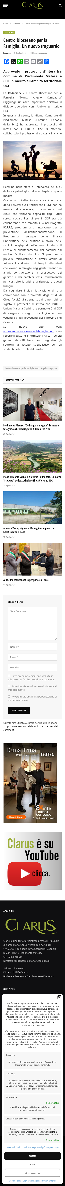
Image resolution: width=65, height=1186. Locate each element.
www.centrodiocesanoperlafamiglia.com (28, 331)
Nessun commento (39, 53)
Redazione (7, 53)
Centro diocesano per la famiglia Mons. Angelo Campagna (31, 368)
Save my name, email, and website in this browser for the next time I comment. (31, 677)
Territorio (9, 32)
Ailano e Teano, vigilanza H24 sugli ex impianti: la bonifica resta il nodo (28, 530)
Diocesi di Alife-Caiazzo (16, 972)
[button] (59, 997)
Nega (32, 1164)
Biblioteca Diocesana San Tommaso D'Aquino (28, 976)
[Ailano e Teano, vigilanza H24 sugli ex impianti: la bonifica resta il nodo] (32, 507)
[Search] (60, 5)
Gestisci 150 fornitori (17, 1147)
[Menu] (5, 5)
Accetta (32, 1156)
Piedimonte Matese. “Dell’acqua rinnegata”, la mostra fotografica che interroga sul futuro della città (31, 427)
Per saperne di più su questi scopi (43, 1147)
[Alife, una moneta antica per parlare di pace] (32, 559)
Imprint (52, 1180)
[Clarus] (32, 5)
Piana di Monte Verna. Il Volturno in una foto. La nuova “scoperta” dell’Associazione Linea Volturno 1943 (32, 478)
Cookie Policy (15, 1180)
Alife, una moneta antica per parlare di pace (25, 580)
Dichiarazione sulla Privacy (35, 1180)
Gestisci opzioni (32, 1173)
